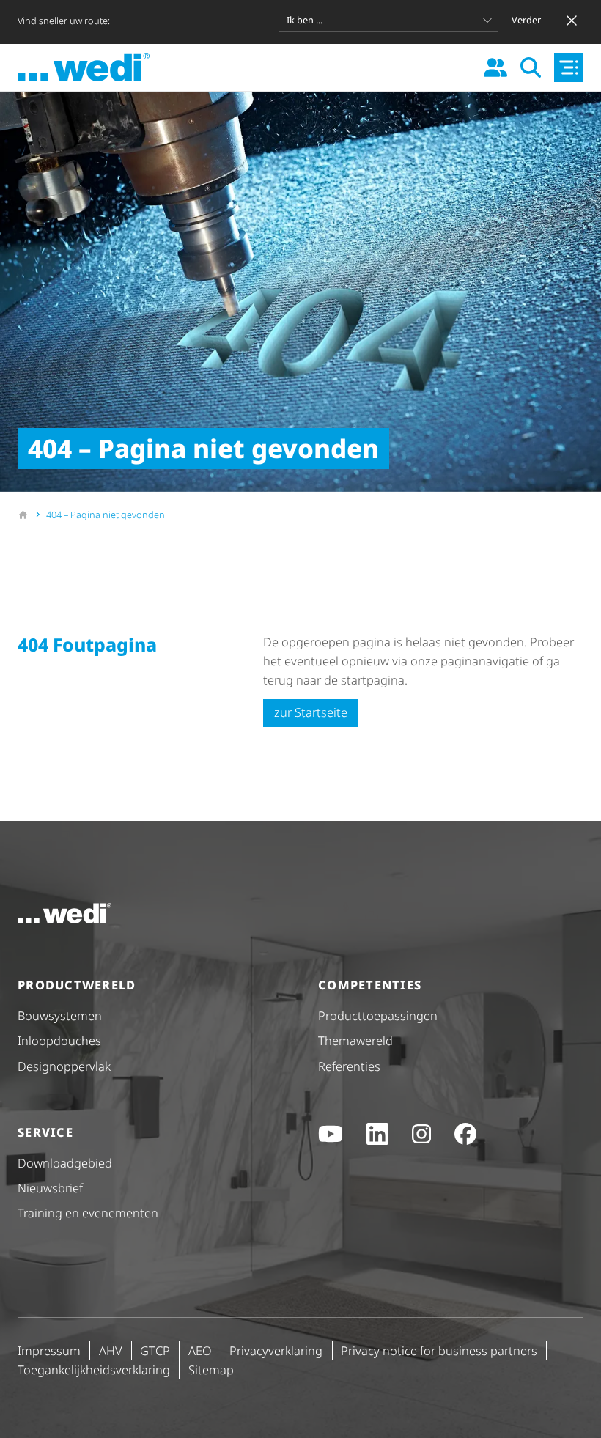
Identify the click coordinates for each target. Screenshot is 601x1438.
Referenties (349, 1066)
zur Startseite (310, 712)
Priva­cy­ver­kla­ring (275, 1350)
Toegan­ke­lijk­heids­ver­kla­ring (94, 1369)
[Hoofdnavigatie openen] (568, 67)
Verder (526, 19)
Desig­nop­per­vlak (64, 1066)
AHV (110, 1350)
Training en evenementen (88, 1212)
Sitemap (211, 1369)
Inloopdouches (59, 1040)
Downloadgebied (65, 1162)
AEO (200, 1350)
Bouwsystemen (60, 1015)
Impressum (49, 1350)
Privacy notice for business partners (439, 1350)
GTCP (155, 1350)
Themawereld (355, 1040)
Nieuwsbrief (50, 1187)
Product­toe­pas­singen (378, 1015)
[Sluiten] (571, 20)
